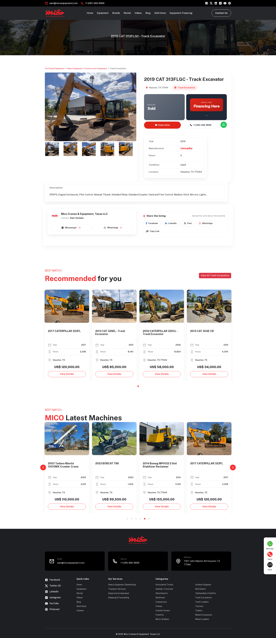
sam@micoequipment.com (63, 3)
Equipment (103, 13)
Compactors (161, 602)
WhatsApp (112, 227)
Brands (116, 13)
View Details (67, 374)
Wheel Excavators (203, 615)
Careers (80, 610)
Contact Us (221, 13)
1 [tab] (138, 386)
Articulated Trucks (164, 584)
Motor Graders (162, 619)
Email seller (164, 125)
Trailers (198, 610)
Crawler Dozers (163, 610)
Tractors (199, 606)
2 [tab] (131, 518)
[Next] (233, 467)
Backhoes (160, 597)
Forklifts (160, 615)
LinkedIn (172, 223)
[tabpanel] (67, 335)
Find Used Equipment (54, 68)
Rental (127, 13)
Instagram (55, 597)
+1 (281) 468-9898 (94, 3)
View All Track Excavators (215, 275)
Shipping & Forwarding (118, 597)
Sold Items (160, 13)
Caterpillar (186, 148)
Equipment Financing (181, 13)
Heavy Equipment (75, 68)
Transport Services (117, 589)
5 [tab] (144, 518)
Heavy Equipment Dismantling (122, 584)
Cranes (159, 606)
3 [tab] (136, 518)
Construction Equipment (96, 68)
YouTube (54, 603)
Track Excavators (118, 68)
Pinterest (54, 609)
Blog (148, 13)
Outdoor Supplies (203, 584)
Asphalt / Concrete (164, 589)
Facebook (153, 223)
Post (189, 223)
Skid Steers (200, 589)
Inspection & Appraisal (118, 593)
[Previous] (43, 467)
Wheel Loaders (202, 619)
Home (90, 13)
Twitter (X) (55, 585)
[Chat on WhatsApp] (224, 125)
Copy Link (154, 231)
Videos (138, 13)
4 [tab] (140, 518)
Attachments (162, 593)
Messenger (71, 227)
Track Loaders (202, 602)
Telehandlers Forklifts (205, 593)
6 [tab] (149, 518)
